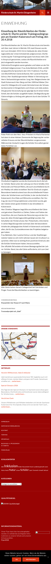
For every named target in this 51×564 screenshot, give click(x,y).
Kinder (20, 466)
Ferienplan (5, 450)
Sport (30, 470)
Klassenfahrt (26, 466)
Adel (2, 466)
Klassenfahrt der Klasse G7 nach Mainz (15, 301)
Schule (18, 470)
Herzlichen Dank (7, 398)
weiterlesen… (17, 381)
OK (17, 559)
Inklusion (11, 466)
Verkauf (46, 470)
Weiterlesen (31, 559)
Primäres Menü (48, 12)
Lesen (46, 466)
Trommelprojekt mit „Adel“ (11, 310)
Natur (12, 469)
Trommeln (35, 470)
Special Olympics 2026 (9, 385)
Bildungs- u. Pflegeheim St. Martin (10, 445)
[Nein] (48, 557)
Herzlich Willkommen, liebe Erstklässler (15, 373)
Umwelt (41, 470)
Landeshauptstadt (39, 466)
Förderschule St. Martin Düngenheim (18, 12)
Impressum (5, 421)
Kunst (31, 466)
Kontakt (4, 430)
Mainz (3, 470)
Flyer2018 (5, 540)
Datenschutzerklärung (10, 426)
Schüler (24, 469)
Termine (4, 435)
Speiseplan (5, 439)
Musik (7, 470)
